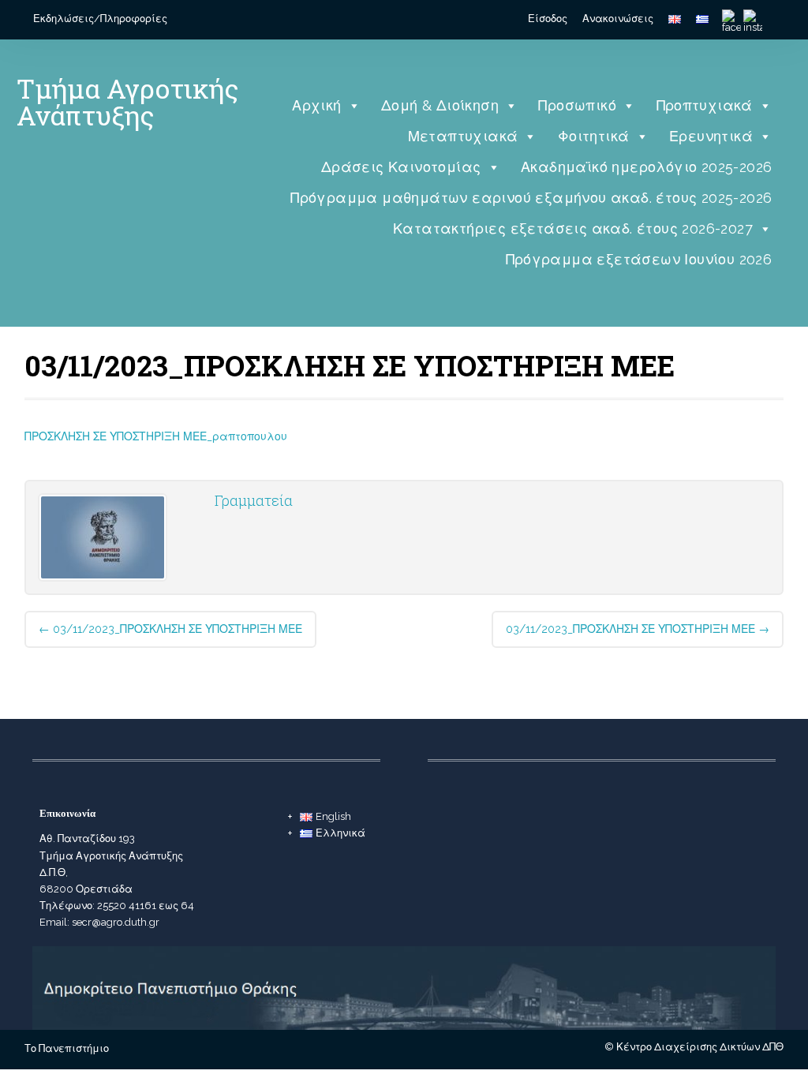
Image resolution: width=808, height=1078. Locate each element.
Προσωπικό (577, 105)
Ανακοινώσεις (617, 18)
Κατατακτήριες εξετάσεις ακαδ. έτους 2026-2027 (573, 228)
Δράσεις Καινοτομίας (401, 167)
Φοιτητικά (594, 136)
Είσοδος (547, 18)
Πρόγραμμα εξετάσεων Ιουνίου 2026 (639, 259)
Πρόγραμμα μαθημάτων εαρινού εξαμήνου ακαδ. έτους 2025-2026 (531, 197)
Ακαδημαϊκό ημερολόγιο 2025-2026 (646, 167)
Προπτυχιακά (704, 105)
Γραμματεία (254, 500)
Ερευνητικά (711, 136)
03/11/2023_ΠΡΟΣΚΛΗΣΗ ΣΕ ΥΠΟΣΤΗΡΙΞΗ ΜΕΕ (170, 629)
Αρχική (316, 105)
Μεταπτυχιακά (463, 136)
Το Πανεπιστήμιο (66, 1048)
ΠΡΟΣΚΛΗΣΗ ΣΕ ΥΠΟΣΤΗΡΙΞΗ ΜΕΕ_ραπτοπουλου (155, 436)
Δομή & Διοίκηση (440, 105)
